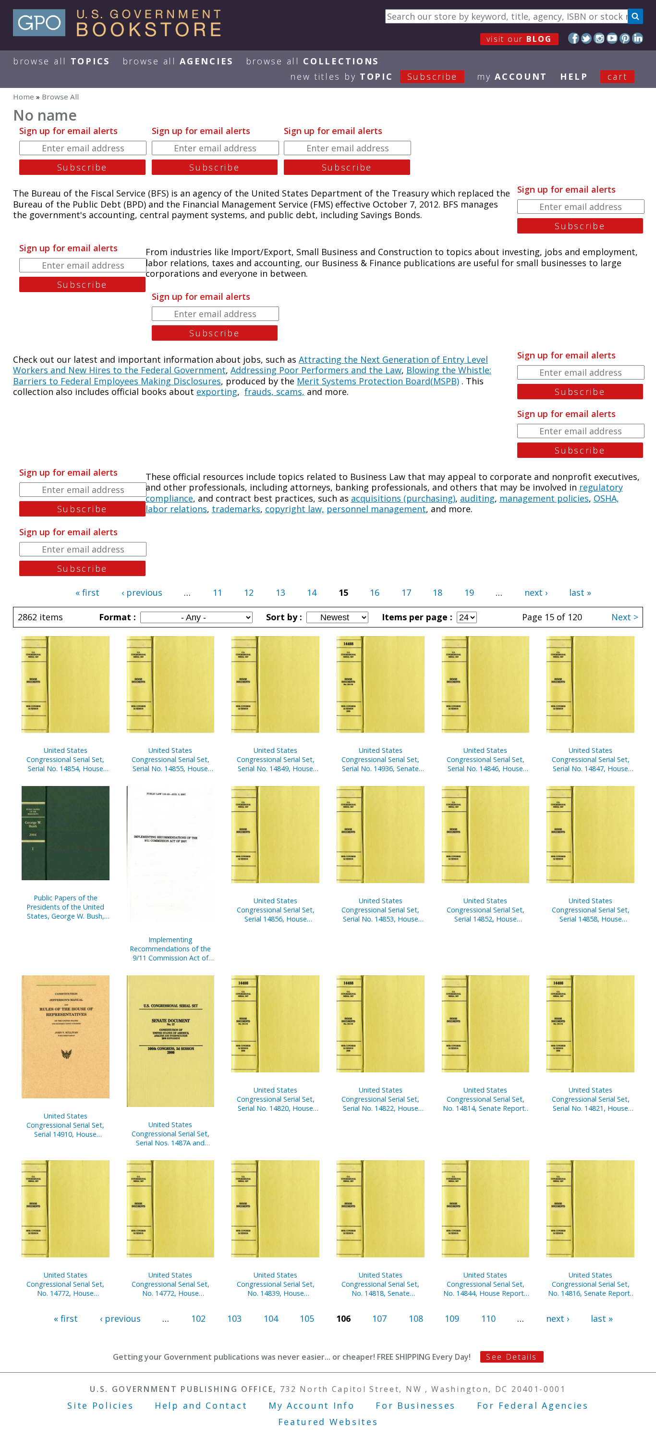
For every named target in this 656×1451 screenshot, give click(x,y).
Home (23, 96)
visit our (519, 39)
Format (116, 617)
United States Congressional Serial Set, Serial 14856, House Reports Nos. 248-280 (276, 909)
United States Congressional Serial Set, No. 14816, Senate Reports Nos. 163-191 (590, 1284)
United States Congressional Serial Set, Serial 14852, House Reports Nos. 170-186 (485, 909)
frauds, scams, (274, 391)
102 (198, 1318)
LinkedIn (637, 38)
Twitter (586, 38)
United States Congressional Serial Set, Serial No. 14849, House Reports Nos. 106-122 (276, 759)
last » (580, 592)
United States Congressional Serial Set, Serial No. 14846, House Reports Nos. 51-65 (485, 759)
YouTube (612, 38)
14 (311, 592)
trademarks (236, 509)
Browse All (61, 61)
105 (307, 1318)
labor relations (176, 509)
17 (406, 592)
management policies (544, 498)
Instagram (599, 38)
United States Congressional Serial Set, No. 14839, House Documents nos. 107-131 (275, 1284)
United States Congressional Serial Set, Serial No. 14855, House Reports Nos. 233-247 (170, 759)
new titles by (374, 76)
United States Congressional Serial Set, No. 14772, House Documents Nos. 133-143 (65, 1284)
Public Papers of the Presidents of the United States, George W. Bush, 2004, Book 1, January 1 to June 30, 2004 (65, 907)
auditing (477, 498)
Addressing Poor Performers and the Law (316, 370)
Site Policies (100, 1405)
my (512, 76)
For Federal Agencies (533, 1405)
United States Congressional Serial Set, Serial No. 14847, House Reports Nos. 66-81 (591, 759)
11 (217, 592)
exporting (216, 391)
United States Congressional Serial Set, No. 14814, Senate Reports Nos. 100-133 (485, 1099)
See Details (511, 1357)
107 (379, 1318)
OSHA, (606, 498)
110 (488, 1318)
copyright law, (294, 509)
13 (280, 592)
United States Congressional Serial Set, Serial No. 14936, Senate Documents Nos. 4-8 (380, 759)
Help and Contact (201, 1405)
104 (271, 1318)
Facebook (573, 38)
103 (234, 1318)
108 (416, 1318)
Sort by (283, 617)
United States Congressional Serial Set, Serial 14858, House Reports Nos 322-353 (591, 909)
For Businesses (416, 1405)
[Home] (121, 33)
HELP (574, 76)
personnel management (376, 509)
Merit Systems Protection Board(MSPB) (378, 381)
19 (469, 592)
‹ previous (141, 592)
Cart (617, 76)
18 (437, 592)
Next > (624, 617)
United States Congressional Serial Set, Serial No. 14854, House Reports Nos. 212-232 (65, 759)
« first (87, 592)
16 (374, 592)
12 (249, 592)
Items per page (416, 617)
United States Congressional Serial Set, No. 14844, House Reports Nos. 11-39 (485, 1284)
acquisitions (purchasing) (403, 498)
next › (535, 592)
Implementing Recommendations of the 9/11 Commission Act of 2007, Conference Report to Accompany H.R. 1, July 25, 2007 (170, 948)
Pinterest (625, 38)
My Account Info (311, 1405)
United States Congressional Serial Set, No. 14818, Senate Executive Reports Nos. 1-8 (381, 1284)
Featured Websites (328, 1421)
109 (452, 1318)
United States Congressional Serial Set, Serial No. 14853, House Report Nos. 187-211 (380, 909)
